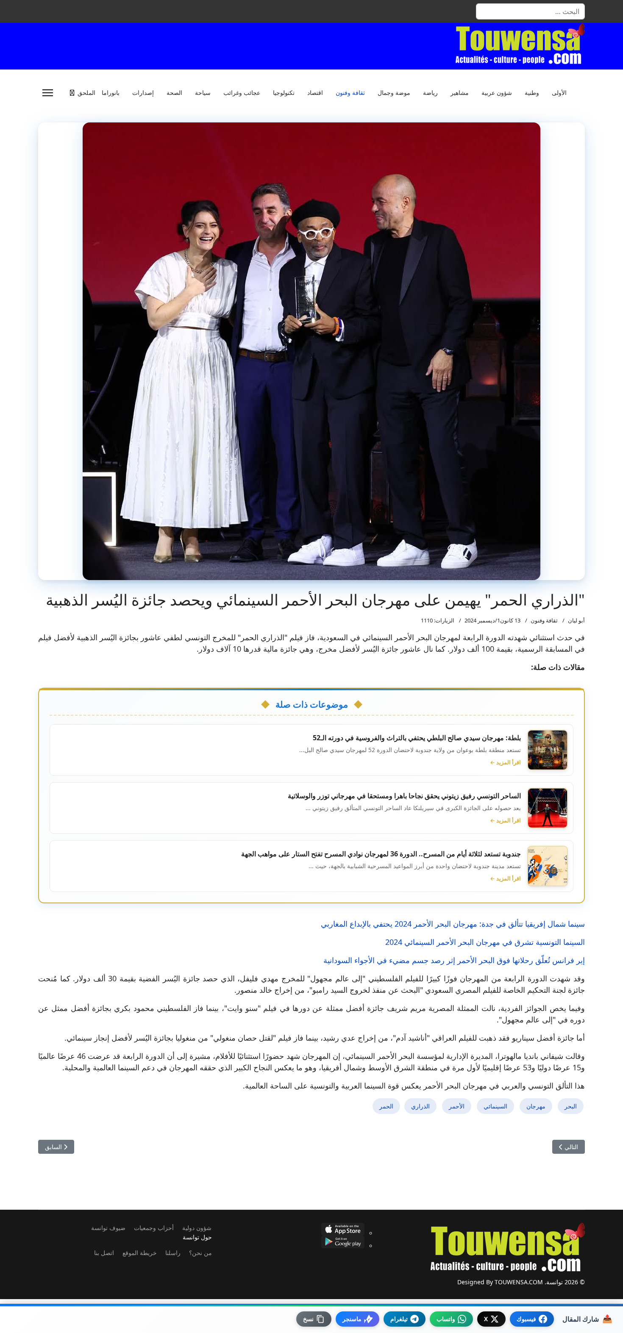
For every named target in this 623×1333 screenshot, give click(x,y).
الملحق (86, 92)
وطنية (532, 92)
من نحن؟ (200, 1253)
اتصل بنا (104, 1253)
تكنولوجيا (284, 92)
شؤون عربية (496, 92)
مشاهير (460, 92)
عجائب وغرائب (241, 92)
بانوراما (111, 92)
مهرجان (535, 1106)
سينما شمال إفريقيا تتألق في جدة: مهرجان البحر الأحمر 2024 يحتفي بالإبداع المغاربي (453, 924)
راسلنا (173, 1253)
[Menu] (47, 92)
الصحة (174, 92)
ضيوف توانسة (108, 1228)
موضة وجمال (394, 92)
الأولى (559, 92)
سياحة (203, 92)
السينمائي (495, 1106)
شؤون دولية (196, 1228)
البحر (571, 1106)
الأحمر (456, 1106)
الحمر (386, 1106)
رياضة (430, 92)
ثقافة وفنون (350, 92)
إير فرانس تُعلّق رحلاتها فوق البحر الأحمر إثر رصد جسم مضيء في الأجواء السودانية (454, 960)
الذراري (420, 1106)
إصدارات (143, 92)
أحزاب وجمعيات (154, 1228)
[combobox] (530, 11)
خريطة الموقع (139, 1253)
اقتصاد (315, 92)
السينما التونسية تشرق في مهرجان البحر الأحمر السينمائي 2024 (485, 942)
